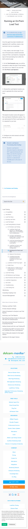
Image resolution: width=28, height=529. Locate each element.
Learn (14, 434)
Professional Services (14, 425)
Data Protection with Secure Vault (14, 277)
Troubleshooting (9, 285)
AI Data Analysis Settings (9, 308)
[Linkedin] (15, 494)
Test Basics (8, 214)
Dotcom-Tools (14, 508)
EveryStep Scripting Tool (9, 293)
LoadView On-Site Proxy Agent (15, 262)
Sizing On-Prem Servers (15, 254)
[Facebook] (10, 494)
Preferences (12, 524)
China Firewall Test (14, 405)
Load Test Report (10, 222)
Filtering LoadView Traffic (9, 306)
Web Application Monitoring (14, 381)
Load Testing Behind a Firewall (13, 224)
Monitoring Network (14, 467)
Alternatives (14, 431)
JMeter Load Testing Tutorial (14, 437)
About (14, 452)
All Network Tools (14, 411)
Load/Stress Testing (14, 388)
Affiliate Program (14, 419)
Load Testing (6, 209)
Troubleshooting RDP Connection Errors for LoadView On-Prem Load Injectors (15, 258)
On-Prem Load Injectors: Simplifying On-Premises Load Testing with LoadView (16, 237)
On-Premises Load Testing (11, 188)
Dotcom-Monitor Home (14, 372)
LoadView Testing (14, 505)
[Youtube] (18, 494)
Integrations (14, 464)
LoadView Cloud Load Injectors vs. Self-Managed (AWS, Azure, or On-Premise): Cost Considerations (16, 231)
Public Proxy (11, 265)
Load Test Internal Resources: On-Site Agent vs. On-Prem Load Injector (16, 242)
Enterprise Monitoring (14, 470)
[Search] (23, 201)
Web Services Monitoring (14, 375)
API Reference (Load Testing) (13, 275)
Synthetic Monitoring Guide (14, 440)
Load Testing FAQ (10, 287)
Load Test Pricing (10, 272)
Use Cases (8, 282)
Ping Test (14, 408)
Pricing (14, 455)
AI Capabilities (9, 212)
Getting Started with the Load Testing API (13, 326)
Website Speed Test (14, 402)
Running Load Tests (10, 219)
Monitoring (6, 290)
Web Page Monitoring (14, 378)
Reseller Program (14, 422)
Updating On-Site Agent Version (11, 337)
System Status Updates (14, 428)
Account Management (9, 295)
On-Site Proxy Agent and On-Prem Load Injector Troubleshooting (15, 34)
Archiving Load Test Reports (10, 315)
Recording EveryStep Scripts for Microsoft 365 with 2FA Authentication (13, 318)
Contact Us (14, 458)
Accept (4, 524)
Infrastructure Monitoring (14, 384)
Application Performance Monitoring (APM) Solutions (14, 391)
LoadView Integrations (11, 280)
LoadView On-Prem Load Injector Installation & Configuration (15, 247)
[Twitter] (12, 494)
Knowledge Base (14, 473)
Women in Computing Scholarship (14, 444)
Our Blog (14, 476)
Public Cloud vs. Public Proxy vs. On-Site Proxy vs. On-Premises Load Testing (15, 269)
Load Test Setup (9, 217)
